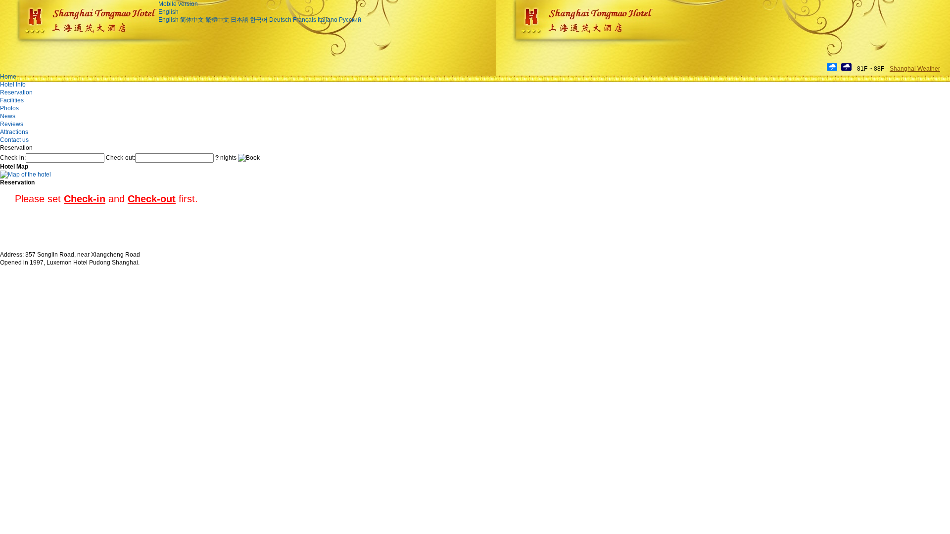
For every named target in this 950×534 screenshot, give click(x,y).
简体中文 (192, 19)
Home (8, 76)
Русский (350, 19)
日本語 (239, 19)
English (168, 11)
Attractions (14, 132)
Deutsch (280, 19)
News (7, 116)
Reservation (16, 92)
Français (304, 19)
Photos (9, 108)
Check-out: (120, 157)
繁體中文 (217, 19)
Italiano (327, 19)
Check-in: (13, 157)
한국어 (259, 19)
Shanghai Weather (915, 68)
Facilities (12, 100)
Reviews (11, 124)
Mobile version (178, 3)
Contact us (14, 139)
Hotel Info (13, 84)
